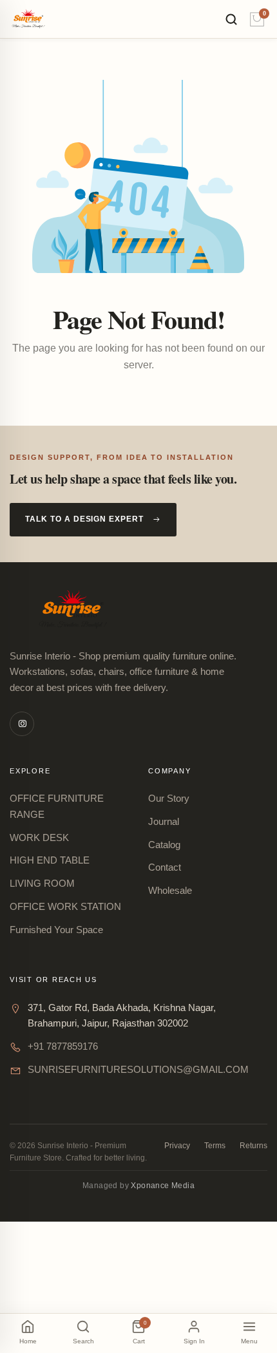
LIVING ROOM (42, 883)
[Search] (231, 19)
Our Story (168, 798)
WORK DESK (39, 837)
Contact (164, 867)
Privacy (177, 1145)
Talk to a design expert (84, 519)
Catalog (164, 844)
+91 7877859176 (63, 1046)
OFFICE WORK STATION (65, 906)
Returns (253, 1145)
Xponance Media (163, 1185)
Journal (163, 821)
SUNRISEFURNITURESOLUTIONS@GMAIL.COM (138, 1069)
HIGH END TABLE (50, 860)
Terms (214, 1145)
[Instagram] (22, 724)
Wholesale (170, 890)
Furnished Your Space (56, 929)
